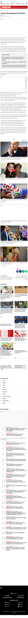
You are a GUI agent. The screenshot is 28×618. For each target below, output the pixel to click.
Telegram (21, 606)
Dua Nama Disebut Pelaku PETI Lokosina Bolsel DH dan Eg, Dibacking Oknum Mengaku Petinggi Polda (16, 449)
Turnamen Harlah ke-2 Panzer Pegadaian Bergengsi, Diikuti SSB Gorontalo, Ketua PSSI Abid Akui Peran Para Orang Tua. (6, 311)
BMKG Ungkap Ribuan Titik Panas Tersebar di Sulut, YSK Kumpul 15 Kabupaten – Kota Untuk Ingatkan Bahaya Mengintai (13, 58)
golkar (4, 403)
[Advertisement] (14, 567)
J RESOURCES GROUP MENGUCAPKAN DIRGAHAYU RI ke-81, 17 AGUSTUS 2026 (21, 339)
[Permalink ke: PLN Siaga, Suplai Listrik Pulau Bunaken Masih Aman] (6, 319)
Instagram (8, 604)
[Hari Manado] (14, 1)
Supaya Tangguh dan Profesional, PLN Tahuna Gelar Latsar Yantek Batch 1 (14, 465)
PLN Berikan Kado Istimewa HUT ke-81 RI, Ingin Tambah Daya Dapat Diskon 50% (6, 339)
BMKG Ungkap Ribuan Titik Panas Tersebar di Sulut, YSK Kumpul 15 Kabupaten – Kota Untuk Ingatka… (16, 429)
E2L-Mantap (4, 391)
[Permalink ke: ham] (1, 15)
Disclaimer (7, 595)
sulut (3, 380)
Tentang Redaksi (20, 597)
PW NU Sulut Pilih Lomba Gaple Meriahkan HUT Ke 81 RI (15, 533)
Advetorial (8, 536)
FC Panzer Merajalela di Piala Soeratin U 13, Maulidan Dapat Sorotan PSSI (21, 295)
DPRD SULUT (5, 389)
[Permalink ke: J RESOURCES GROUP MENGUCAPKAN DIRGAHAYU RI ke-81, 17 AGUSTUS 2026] (21, 333)
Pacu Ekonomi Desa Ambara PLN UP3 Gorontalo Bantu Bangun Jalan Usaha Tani (20, 310)
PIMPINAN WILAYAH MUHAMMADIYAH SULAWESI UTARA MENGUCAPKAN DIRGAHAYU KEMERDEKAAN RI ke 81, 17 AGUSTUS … (16, 513)
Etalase (7, 427)
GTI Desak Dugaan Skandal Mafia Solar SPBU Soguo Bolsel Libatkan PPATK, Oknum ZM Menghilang (16, 476)
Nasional (7, 441)
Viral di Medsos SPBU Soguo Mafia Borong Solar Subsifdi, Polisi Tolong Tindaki (15, 523)
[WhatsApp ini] (26, 271)
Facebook (8, 602)
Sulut (10, 427)
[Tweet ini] (20, 271)
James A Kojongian (6, 396)
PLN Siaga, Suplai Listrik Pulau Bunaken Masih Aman (6, 325)
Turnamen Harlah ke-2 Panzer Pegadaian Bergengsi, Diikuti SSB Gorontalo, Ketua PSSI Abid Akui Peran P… (16, 470)
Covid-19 (4, 394)
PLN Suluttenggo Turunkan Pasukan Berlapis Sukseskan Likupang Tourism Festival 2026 (16, 460)
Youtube (21, 604)
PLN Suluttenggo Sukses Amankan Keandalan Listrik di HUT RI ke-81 (21, 351)
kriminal (4, 398)
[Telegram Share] (23, 271)
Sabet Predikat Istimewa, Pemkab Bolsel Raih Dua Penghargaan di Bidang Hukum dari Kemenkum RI (20, 326)
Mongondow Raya (9, 433)
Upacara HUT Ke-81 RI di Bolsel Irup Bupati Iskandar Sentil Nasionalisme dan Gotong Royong (15, 549)
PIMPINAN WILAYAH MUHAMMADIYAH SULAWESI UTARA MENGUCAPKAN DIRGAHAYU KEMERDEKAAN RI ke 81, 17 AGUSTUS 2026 (6, 353)
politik (4, 385)
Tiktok (8, 606)
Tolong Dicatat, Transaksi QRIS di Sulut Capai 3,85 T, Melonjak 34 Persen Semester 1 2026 (6, 367)
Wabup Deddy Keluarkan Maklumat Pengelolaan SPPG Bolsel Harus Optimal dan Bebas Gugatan (16, 497)
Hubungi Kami (20, 595)
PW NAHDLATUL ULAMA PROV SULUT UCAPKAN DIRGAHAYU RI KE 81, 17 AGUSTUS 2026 (16, 543)
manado (4, 382)
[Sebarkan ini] (17, 271)
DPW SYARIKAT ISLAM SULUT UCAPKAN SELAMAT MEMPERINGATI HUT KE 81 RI (20, 366)
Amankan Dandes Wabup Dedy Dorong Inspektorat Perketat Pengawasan (14, 435)
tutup (15, 615)
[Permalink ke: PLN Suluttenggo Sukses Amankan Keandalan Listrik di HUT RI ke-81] (21, 346)
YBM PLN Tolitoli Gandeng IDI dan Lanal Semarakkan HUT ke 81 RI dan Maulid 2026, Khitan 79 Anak (15, 455)
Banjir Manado (5, 400)
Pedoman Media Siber (7, 597)
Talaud (3, 387)
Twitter (21, 602)
